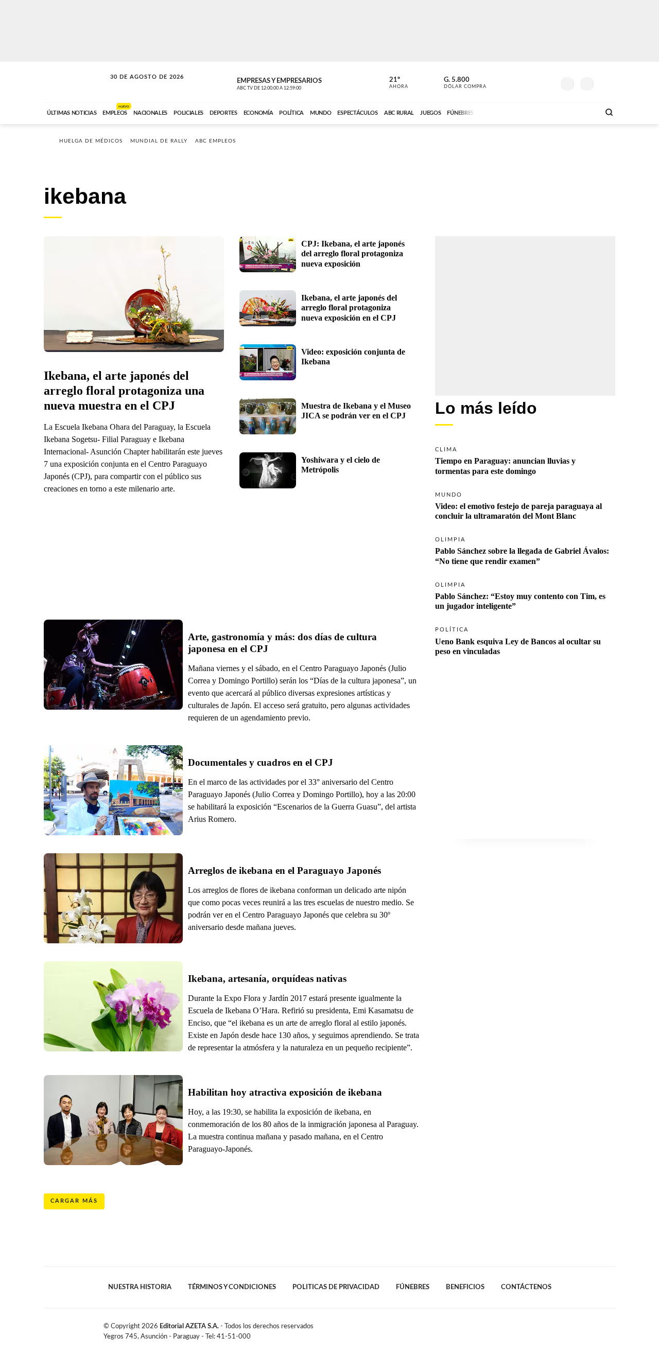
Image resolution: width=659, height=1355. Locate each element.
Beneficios (465, 1287)
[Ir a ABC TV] (508, 112)
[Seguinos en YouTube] (531, 82)
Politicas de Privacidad (335, 1287)
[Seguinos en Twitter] (515, 82)
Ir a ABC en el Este (137, 86)
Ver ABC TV (288, 82)
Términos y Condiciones (232, 1287)
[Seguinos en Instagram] (546, 82)
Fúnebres (412, 1287)
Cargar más (74, 1201)
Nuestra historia (139, 1287)
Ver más (525, 460)
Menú (606, 82)
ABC (75, 82)
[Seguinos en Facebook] (500, 82)
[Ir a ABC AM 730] (537, 112)
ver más (393, 83)
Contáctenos (526, 1287)
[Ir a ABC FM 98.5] (578, 112)
